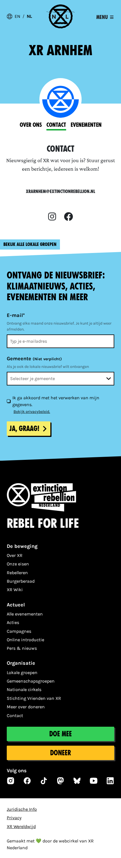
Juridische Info (22, 809)
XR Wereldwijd (21, 826)
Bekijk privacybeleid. (32, 411)
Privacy (14, 817)
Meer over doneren (26, 706)
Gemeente (34, 358)
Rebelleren (17, 572)
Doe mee (60, 734)
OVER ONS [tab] (31, 124)
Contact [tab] (56, 124)
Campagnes (19, 631)
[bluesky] (77, 781)
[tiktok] (44, 781)
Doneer (60, 753)
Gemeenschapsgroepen (31, 681)
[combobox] (60, 378)
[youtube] (94, 781)
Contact (15, 715)
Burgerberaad (21, 581)
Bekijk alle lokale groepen (30, 244)
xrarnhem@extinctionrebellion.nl (60, 191)
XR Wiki (15, 589)
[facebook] (68, 217)
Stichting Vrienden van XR (34, 698)
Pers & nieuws (22, 648)
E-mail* (16, 315)
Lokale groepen (22, 672)
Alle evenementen (25, 614)
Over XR (15, 555)
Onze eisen (18, 564)
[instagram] (52, 217)
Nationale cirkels (24, 689)
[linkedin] (110, 781)
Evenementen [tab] (86, 124)
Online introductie (25, 639)
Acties (13, 622)
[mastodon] (60, 781)
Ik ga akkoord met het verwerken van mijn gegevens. (55, 401)
